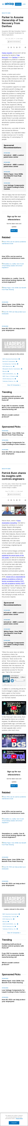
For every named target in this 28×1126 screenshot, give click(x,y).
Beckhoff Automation (8, 361)
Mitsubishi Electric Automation (11, 369)
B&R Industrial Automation (10, 359)
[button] (3, 4)
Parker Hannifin (7, 53)
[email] (19, 47)
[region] (14, 1119)
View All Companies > (14, 385)
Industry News (6, 13)
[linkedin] (11, 47)
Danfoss (15, 57)
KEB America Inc (7, 366)
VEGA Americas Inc (8, 379)
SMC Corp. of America (9, 376)
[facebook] (8, 47)
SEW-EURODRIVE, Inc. (9, 374)
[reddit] (17, 47)
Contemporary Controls (9, 364)
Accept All (14, 1122)
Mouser (4, 371)
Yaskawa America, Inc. (9, 381)
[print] (25, 47)
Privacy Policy (19, 1118)
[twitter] (14, 47)
